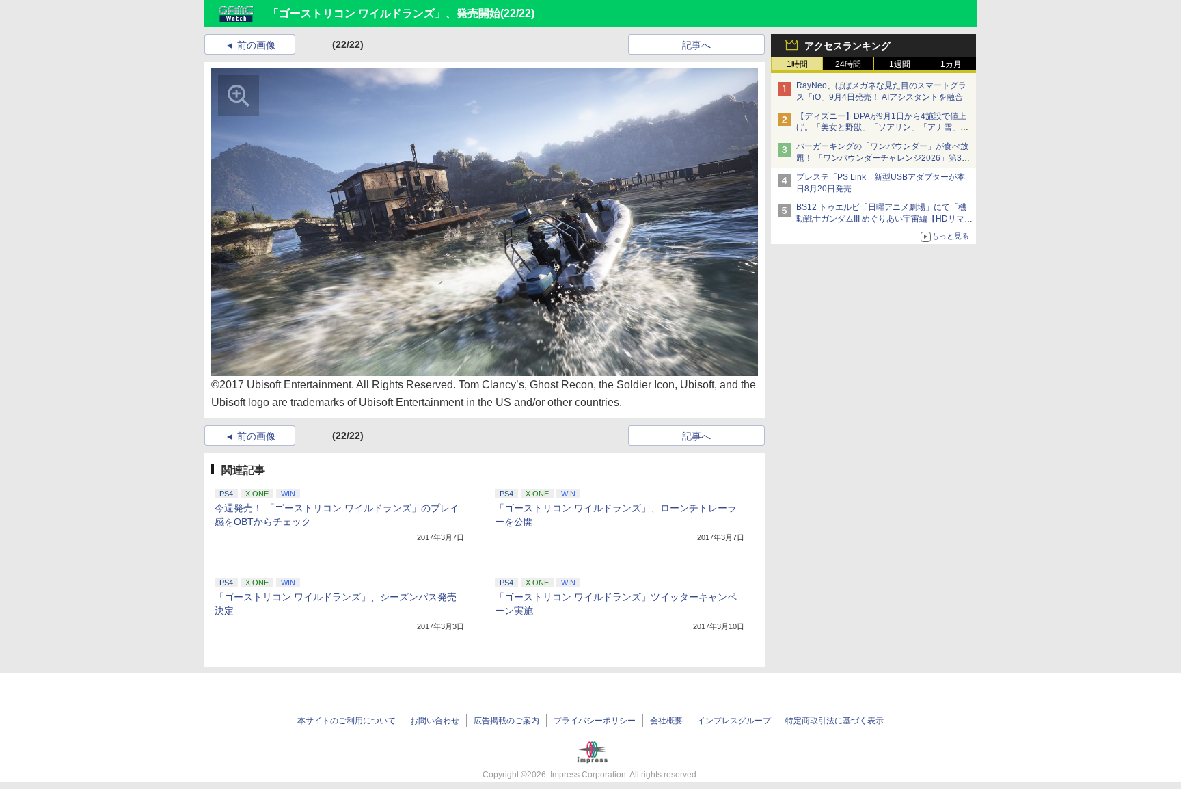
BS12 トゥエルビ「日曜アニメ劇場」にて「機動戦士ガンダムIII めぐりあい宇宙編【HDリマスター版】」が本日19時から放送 (884, 218)
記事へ (696, 45)
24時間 (848, 64)
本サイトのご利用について (346, 720)
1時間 (797, 64)
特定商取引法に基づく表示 (834, 720)
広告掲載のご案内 (506, 720)
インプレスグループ (734, 720)
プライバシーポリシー (595, 720)
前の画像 (256, 45)
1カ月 (951, 64)
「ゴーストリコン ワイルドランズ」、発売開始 (384, 13)
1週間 (899, 64)
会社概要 (666, 720)
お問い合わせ (434, 720)
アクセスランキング (847, 45)
